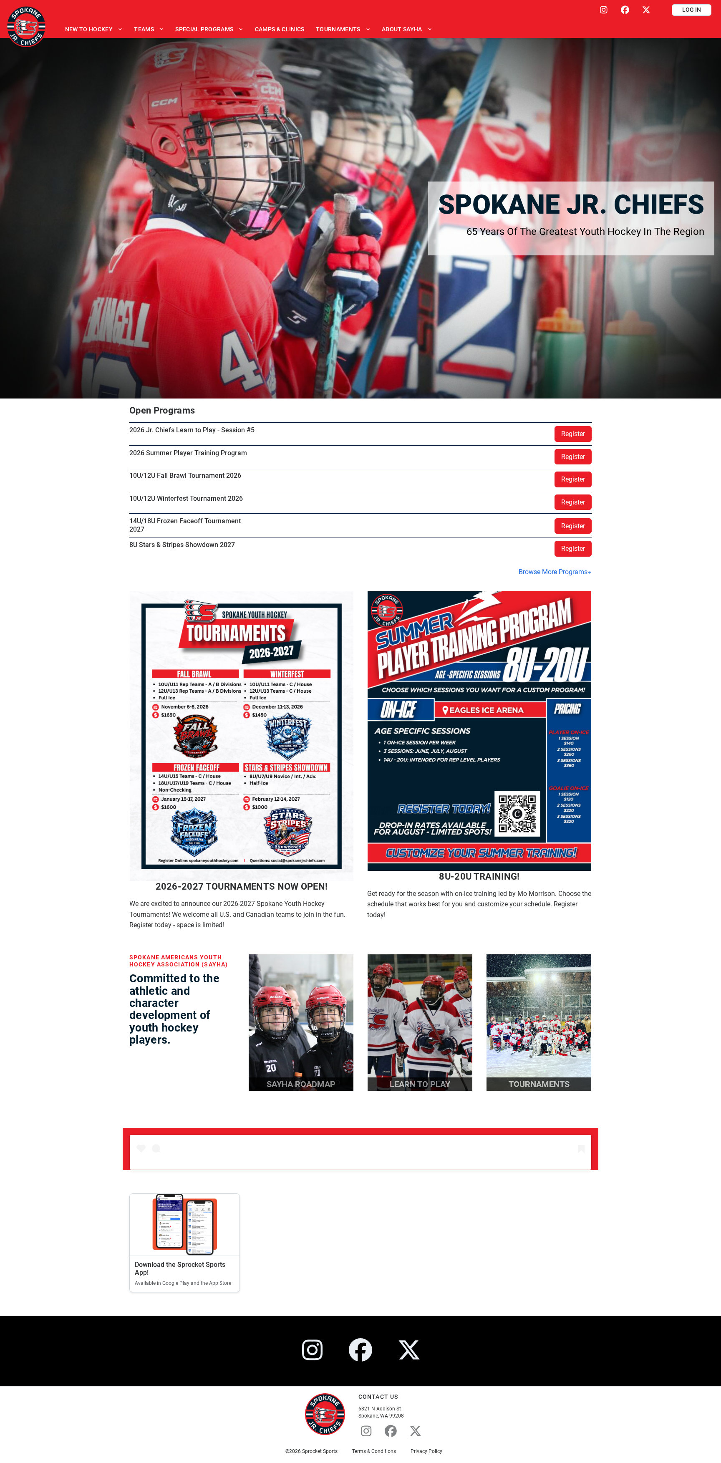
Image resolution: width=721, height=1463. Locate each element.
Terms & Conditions (374, 1451)
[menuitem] (94, 29)
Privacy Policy (426, 1451)
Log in (691, 9)
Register (573, 434)
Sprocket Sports (320, 1451)
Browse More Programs (553, 572)
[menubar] (248, 29)
